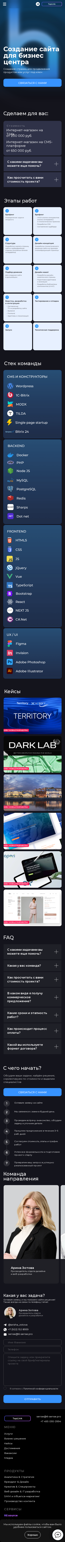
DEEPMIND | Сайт (19, 818)
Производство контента (19, 1501)
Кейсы (12, 691)
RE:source (11, 1515)
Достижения (12, 1448)
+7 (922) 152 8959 (18, 1329)
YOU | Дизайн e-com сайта (25, 894)
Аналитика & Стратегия (19, 1476)
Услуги (8, 1433)
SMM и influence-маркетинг (22, 1496)
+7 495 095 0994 (51, 1421)
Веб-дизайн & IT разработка (22, 1491)
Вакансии (10, 1453)
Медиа (8, 1457)
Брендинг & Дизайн (16, 1481)
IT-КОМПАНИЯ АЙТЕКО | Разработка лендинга (24, 704)
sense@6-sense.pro (20, 1334)
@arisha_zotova (17, 1324)
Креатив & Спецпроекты (19, 1486)
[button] (32, 83)
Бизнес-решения (15, 1438)
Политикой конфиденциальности (40, 1388)
